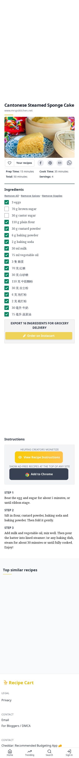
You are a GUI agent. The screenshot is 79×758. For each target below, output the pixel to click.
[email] (59, 163)
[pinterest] (50, 163)
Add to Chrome (42, 474)
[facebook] (40, 163)
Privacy (6, 700)
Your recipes (24, 163)
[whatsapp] (69, 163)
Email (5, 720)
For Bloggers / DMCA (15, 726)
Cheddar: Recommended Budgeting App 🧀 (31, 746)
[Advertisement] (39, 51)
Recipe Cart (21, 683)
